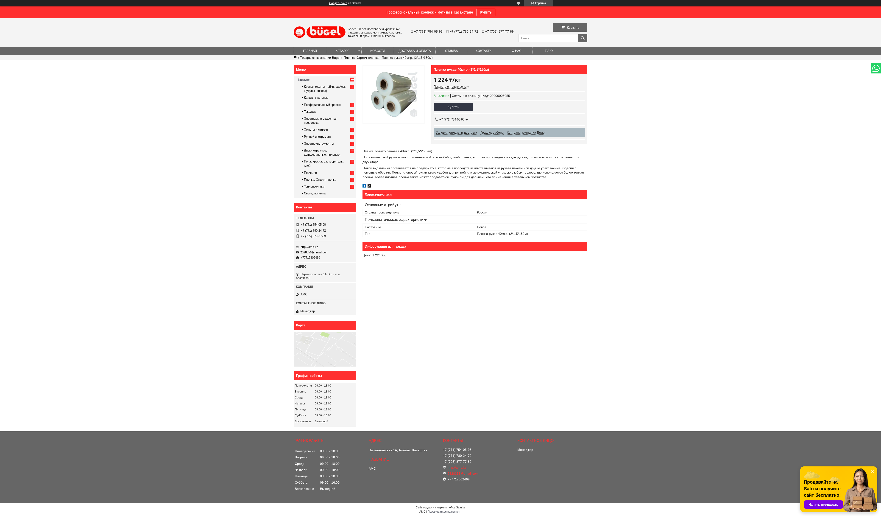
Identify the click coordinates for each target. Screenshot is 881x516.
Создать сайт (338, 3)
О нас (516, 51)
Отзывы (452, 51)
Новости (377, 51)
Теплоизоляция (314, 186)
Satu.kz (460, 507)
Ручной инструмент (317, 136)
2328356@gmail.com (314, 252)
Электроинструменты (319, 143)
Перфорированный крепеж (322, 105)
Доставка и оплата (415, 51)
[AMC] (320, 37)
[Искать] (582, 38)
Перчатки (310, 172)
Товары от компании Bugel (320, 57)
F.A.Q (549, 51)
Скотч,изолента (315, 193)
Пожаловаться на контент (445, 511)
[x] (369, 186)
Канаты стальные (316, 97)
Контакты (484, 51)
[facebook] (364, 186)
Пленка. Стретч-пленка (361, 57)
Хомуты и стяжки (316, 129)
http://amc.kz (309, 247)
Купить (486, 12)
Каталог (342, 51)
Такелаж (310, 111)
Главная (310, 51)
